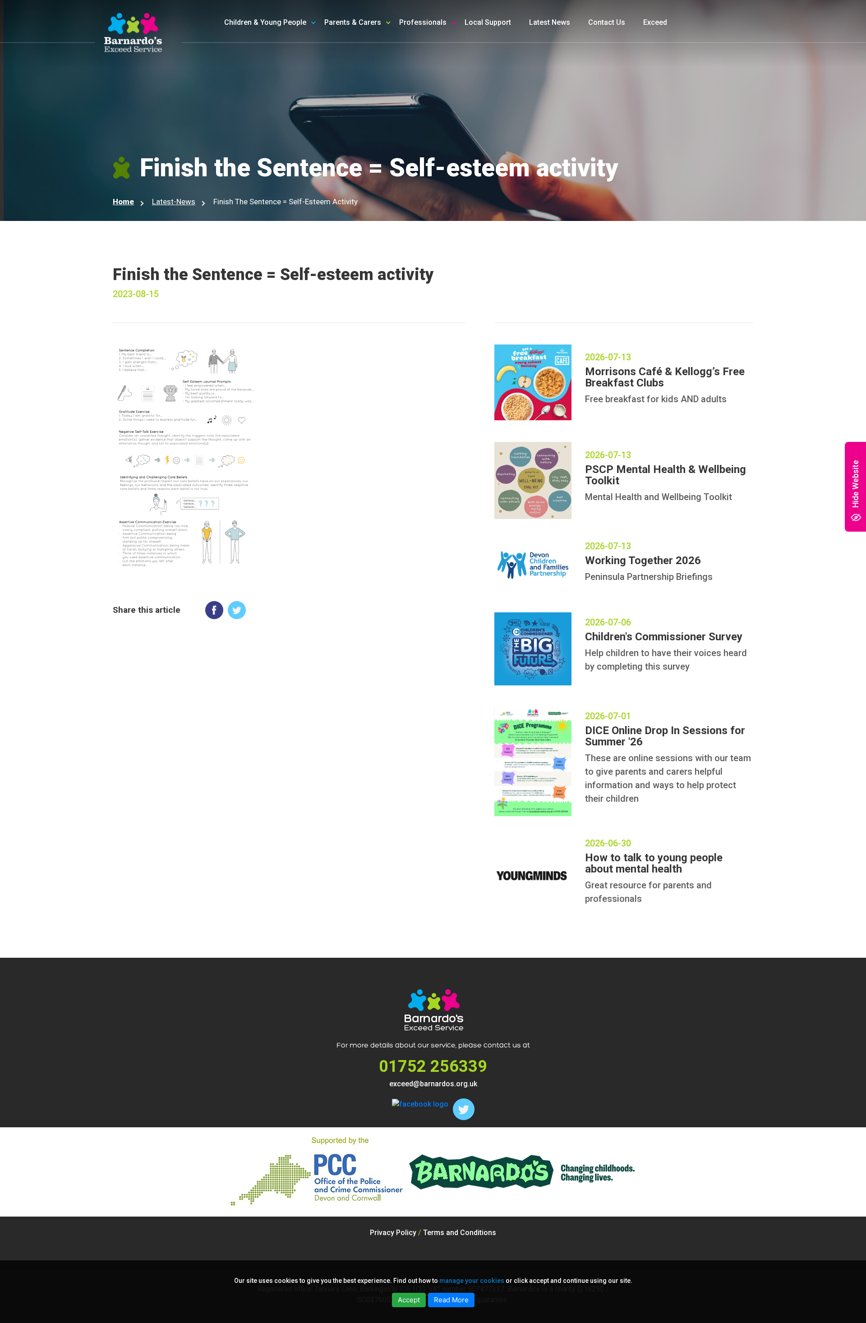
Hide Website (855, 484)
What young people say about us (292, 105)
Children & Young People (265, 22)
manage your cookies (471, 1280)
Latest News (549, 22)
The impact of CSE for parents (390, 85)
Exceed (655, 22)
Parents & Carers (352, 22)
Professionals (423, 22)
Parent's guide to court (377, 125)
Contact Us (606, 22)
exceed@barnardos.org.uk (433, 1084)
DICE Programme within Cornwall (469, 85)
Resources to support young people (461, 59)
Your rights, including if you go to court (294, 59)
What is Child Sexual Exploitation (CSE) (392, 59)
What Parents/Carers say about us (392, 151)
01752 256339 (433, 1066)
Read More (451, 1299)
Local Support (488, 22)
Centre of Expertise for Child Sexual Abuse (462, 110)
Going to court (262, 85)
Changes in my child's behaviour (392, 105)
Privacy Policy (393, 1232)
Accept (409, 1299)
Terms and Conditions (459, 1232)
